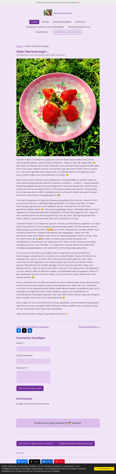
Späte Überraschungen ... (38, 46)
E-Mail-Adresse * (24, 355)
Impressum (20, 453)
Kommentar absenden (30, 388)
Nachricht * (22, 368)
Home (19, 46)
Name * (20, 343)
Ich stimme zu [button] (104, 469)
